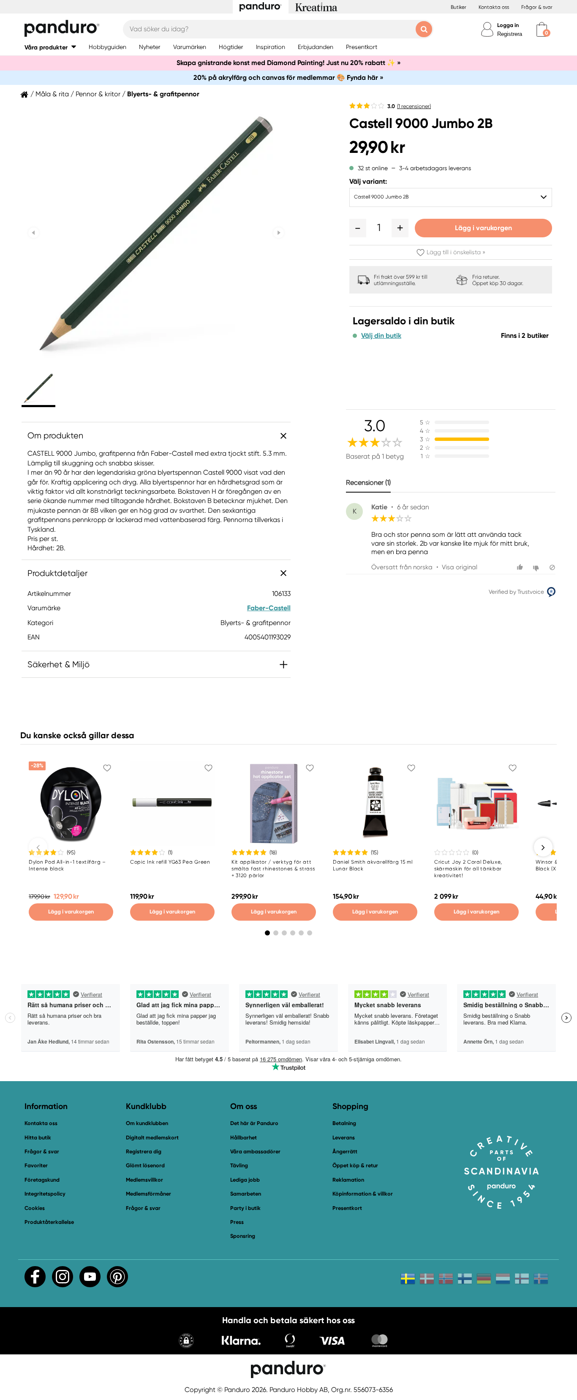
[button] (50, 47)
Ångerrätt (344, 1151)
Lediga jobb (245, 1180)
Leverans (343, 1137)
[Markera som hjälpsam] (521, 567)
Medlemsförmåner (148, 1194)
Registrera (509, 34)
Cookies (34, 1208)
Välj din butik (381, 336)
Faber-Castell (269, 608)
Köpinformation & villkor (362, 1194)
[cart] (542, 29)
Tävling (239, 1165)
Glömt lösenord (145, 1165)
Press (237, 1222)
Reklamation (348, 1180)
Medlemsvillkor (144, 1180)
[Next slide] (278, 232)
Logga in (508, 25)
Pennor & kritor (98, 94)
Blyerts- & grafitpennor (163, 94)
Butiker (458, 7)
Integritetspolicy (44, 1194)
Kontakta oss (494, 7)
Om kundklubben (147, 1123)
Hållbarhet (243, 1137)
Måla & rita (52, 94)
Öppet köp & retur (355, 1165)
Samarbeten (245, 1194)
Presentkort (347, 1208)
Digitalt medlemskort (152, 1137)
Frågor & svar (537, 7)
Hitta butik (37, 1137)
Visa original (459, 567)
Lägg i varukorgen (483, 228)
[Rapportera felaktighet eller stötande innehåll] (552, 567)
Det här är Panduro (254, 1123)
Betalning (344, 1123)
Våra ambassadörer (255, 1151)
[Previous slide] (33, 232)
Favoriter (36, 1165)
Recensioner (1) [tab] (368, 482)
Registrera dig (143, 1151)
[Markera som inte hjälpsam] (537, 567)
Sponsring (242, 1236)
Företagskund (42, 1180)
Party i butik (245, 1208)
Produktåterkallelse (49, 1222)
